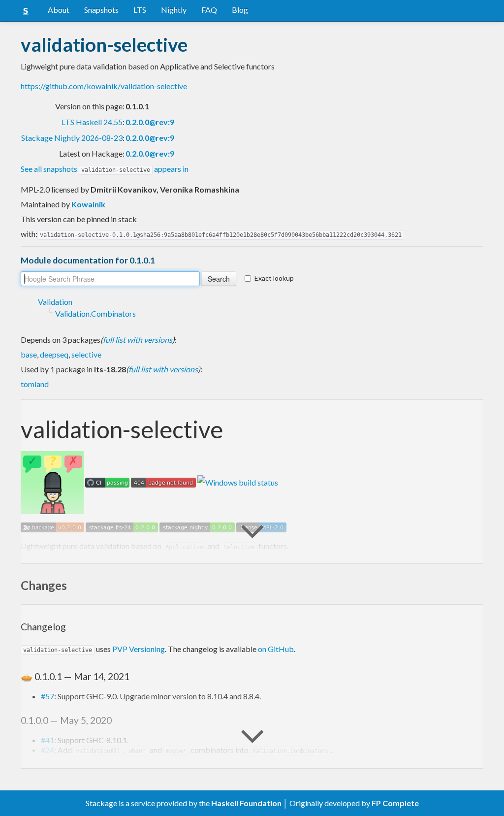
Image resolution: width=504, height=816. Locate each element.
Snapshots (101, 9)
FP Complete (395, 803)
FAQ (209, 9)
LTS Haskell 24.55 (92, 122)
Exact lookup (274, 278)
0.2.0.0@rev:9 (150, 122)
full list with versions (137, 339)
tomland (35, 384)
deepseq (54, 354)
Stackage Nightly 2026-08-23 (72, 137)
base (29, 354)
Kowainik (88, 204)
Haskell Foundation (246, 803)
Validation (55, 301)
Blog (240, 9)
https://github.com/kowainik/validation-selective (104, 86)
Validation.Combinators (95, 313)
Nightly (174, 9)
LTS (139, 9)
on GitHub (276, 648)
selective (86, 354)
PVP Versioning (138, 648)
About (58, 9)
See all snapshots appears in (105, 168)
